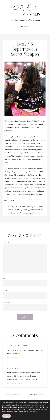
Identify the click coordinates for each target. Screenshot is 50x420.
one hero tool (17, 143)
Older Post (16, 394)
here (36, 213)
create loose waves (23, 178)
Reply (19, 358)
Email (6, 290)
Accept (6, 416)
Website (6, 303)
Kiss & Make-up (14, 346)
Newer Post (33, 394)
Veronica (11, 368)
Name (6, 278)
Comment (7, 242)
